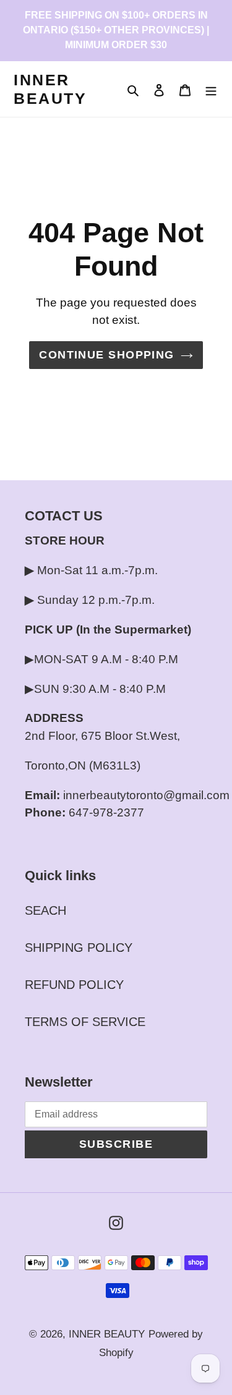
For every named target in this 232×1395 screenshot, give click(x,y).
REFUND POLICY (74, 984)
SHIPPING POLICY (78, 947)
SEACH (45, 910)
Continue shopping (106, 355)
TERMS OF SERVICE (85, 1021)
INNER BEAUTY (50, 89)
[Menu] (211, 89)
